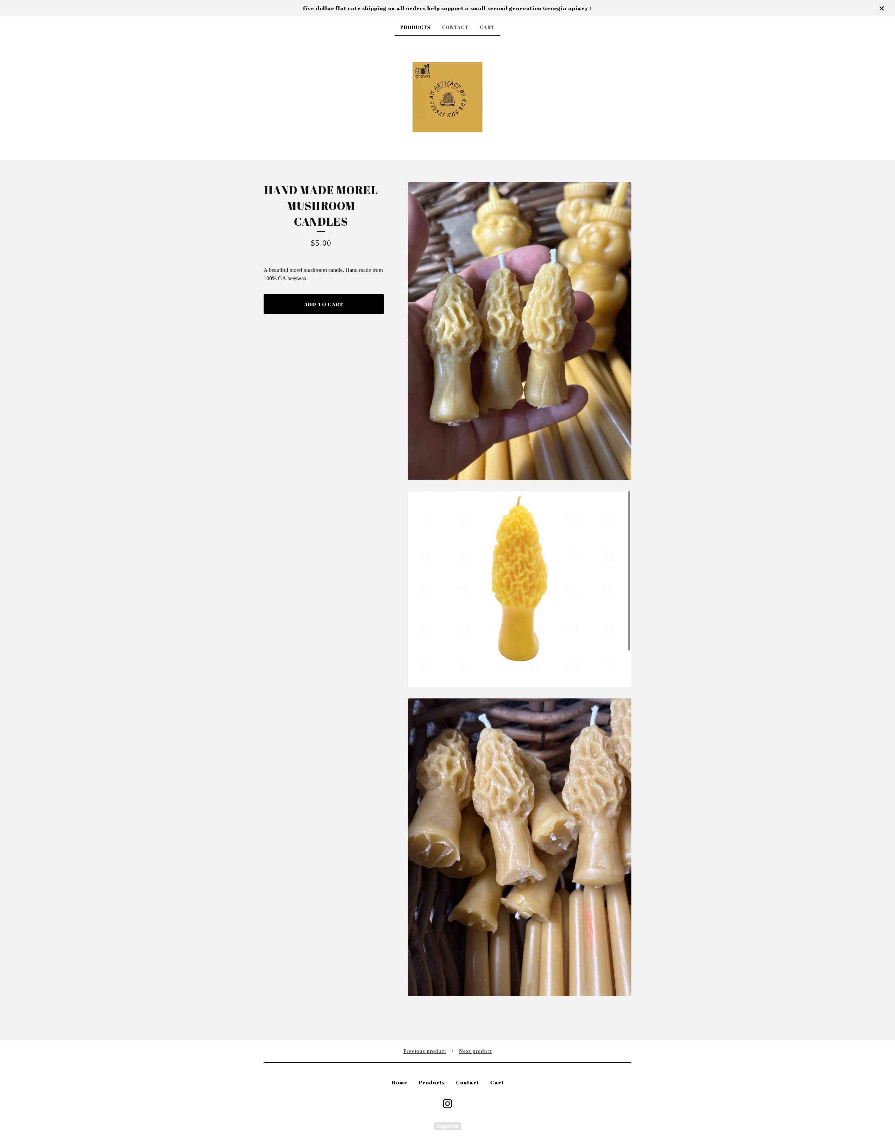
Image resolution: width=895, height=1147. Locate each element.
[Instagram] (447, 1103)
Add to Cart (323, 304)
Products (415, 27)
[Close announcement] (881, 8)
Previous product (424, 1051)
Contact (455, 27)
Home (400, 1082)
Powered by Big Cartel (447, 1126)
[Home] (447, 97)
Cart (487, 27)
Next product (475, 1051)
